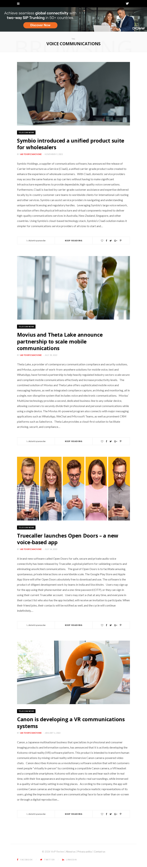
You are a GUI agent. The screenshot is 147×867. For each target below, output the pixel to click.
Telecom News (26, 132)
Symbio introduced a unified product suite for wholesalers (70, 144)
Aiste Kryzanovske (31, 154)
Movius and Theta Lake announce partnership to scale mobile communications (60, 341)
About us (70, 851)
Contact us (99, 851)
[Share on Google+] (115, 241)
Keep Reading (73, 240)
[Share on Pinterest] (120, 241)
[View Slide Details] (73, 19)
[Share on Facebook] (106, 241)
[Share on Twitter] (111, 241)
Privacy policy (84, 851)
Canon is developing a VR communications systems (71, 722)
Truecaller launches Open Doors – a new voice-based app (67, 539)
